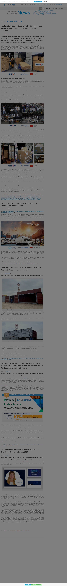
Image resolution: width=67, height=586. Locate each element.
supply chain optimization (13, 199)
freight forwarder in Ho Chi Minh (21, 358)
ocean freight (27, 198)
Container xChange (4, 385)
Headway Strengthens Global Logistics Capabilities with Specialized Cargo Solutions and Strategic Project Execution (21, 28)
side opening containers (7, 359)
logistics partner (32, 197)
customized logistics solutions (12, 195)
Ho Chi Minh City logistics (27, 196)
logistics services (38, 197)
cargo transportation (20, 193)
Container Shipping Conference (23, 460)
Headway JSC (19, 196)
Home (22, 4)
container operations (29, 444)
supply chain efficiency (5, 199)
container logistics (22, 444)
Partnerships (60, 8)
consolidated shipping (28, 193)
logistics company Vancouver (32, 263)
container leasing (15, 444)
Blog (44, 8)
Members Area (26, 378)
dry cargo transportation (22, 195)
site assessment (38, 198)
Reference (53, 4)
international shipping (11, 197)
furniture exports (7, 196)
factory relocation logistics (31, 195)
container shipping (36, 193)
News (47, 4)
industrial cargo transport (36, 196)
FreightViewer (59, 4)
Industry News (54, 8)
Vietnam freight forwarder (35, 199)
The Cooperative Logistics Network (24, 199)
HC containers (30, 358)
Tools (50, 4)
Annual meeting (38, 4)
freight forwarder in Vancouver (21, 263)
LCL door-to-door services (19, 197)
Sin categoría (6, 444)
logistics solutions (4, 198)
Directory (33, 4)
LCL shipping (27, 197)
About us (26, 4)
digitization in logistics (20, 530)
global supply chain (13, 196)
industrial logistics (4, 197)
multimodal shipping (20, 198)
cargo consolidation (13, 193)
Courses (43, 4)
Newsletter (48, 8)
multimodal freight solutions (12, 198)
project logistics (32, 198)
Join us (29, 4)
